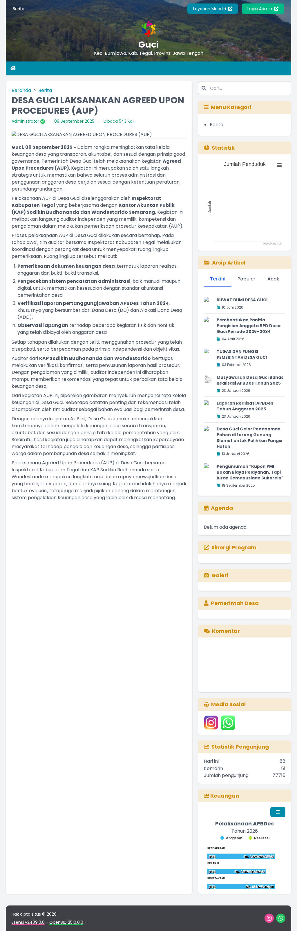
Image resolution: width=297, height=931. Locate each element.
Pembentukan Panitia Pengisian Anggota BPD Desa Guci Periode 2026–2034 (248, 325)
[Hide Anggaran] (231, 838)
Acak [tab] (273, 279)
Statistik (223, 147)
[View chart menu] (279, 165)
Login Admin (260, 9)
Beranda (21, 90)
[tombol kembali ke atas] (285, 919)
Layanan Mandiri (210, 9)
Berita (18, 9)
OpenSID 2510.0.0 (66, 922)
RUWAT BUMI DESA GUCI (242, 300)
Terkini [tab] (217, 279)
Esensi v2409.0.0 (28, 922)
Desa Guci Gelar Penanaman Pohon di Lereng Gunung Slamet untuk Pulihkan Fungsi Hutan (249, 437)
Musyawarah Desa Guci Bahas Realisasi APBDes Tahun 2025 (250, 380)
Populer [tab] (246, 279)
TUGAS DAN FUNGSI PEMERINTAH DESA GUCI (242, 354)
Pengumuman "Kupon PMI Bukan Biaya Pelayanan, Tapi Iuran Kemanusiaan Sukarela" (250, 472)
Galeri (219, 575)
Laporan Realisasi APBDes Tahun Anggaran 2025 (245, 406)
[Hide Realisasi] (259, 838)
